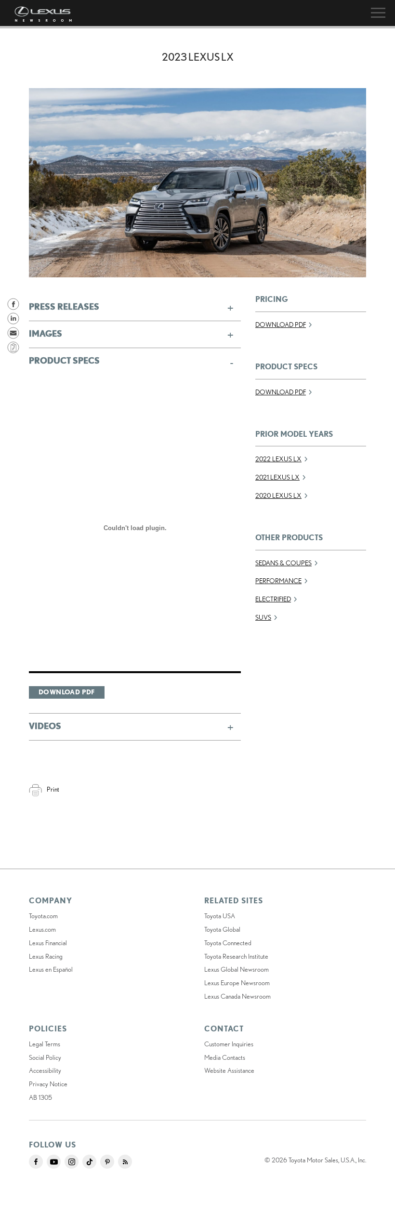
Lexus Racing (46, 956)
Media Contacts (224, 1057)
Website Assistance (229, 1070)
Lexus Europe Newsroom (237, 983)
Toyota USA (219, 916)
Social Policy (45, 1057)
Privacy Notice (48, 1084)
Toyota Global (222, 929)
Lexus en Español (51, 969)
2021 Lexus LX (277, 477)
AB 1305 (40, 1097)
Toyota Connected (227, 943)
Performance (278, 581)
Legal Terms (44, 1044)
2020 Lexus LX (278, 495)
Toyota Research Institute (236, 956)
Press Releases (64, 306)
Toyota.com (43, 916)
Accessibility (45, 1070)
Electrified (273, 599)
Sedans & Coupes (283, 563)
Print (53, 789)
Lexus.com (42, 929)
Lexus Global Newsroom (236, 969)
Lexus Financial (48, 943)
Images (45, 333)
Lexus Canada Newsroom (237, 996)
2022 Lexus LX (278, 459)
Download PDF (67, 692)
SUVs (263, 617)
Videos (45, 725)
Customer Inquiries (228, 1044)
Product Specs (64, 360)
